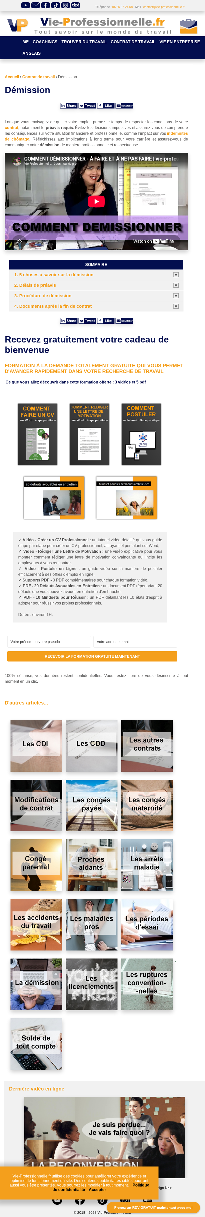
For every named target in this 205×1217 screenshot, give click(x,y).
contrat (11, 128)
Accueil (12, 77)
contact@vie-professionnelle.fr (163, 7)
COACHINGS (45, 42)
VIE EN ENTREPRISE (180, 42)
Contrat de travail (38, 77)
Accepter (97, 1190)
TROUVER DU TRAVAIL (84, 42)
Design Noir (162, 1188)
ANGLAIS (31, 53)
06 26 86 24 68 (122, 7)
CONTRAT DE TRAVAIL (133, 42)
